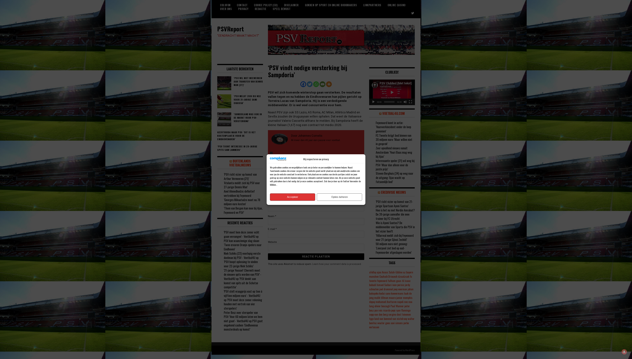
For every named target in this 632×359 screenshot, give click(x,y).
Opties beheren (339, 197)
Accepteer (292, 197)
